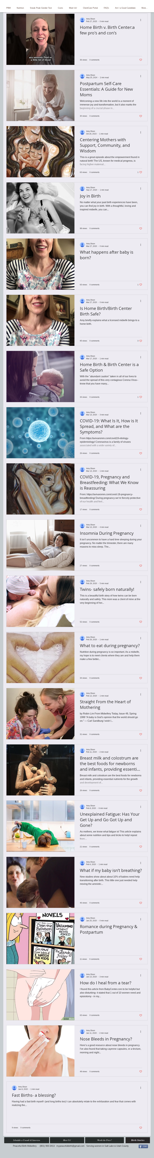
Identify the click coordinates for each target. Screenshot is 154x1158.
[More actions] (141, 20)
